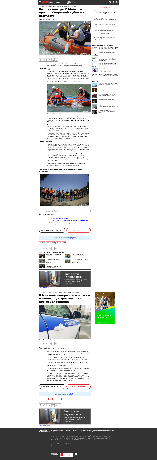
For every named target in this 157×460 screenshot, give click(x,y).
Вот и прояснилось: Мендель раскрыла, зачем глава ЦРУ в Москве (107, 89)
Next (87, 188)
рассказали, (77, 373)
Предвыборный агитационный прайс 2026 (85, 432)
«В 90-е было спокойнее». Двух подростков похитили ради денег (107, 53)
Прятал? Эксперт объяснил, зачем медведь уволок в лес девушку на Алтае (107, 65)
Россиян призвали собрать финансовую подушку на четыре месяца (106, 111)
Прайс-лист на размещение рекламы (60, 432)
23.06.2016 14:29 (43, 6)
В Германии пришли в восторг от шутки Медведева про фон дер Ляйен (108, 105)
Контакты (75, 430)
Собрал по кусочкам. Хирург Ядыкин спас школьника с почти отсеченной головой (108, 75)
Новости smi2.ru (44, 287)
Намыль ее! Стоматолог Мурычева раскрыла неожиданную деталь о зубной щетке (108, 59)
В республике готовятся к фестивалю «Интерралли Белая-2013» (78, 256)
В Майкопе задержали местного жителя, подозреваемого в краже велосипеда (105, 32)
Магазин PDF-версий (85, 430)
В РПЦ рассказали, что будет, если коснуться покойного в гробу (107, 95)
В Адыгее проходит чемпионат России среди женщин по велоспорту (79, 261)
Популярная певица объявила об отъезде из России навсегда (106, 100)
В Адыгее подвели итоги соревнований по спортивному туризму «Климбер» (54, 266)
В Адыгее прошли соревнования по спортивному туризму (54, 255)
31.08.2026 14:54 (43, 292)
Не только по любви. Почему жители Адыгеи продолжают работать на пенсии (105, 12)
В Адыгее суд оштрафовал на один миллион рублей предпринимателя (105, 18)
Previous (42, 188)
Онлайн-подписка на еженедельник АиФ (103, 430)
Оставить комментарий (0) (78, 230)
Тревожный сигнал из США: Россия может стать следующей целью (107, 84)
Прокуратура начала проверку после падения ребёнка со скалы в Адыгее (105, 38)
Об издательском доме (57, 430)
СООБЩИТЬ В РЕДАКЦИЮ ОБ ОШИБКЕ (106, 432)
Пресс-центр (68, 430)
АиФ (53, 56)
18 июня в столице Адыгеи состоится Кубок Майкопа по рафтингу (53, 261)
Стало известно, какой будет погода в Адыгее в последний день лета (105, 25)
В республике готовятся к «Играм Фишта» (65, 224)
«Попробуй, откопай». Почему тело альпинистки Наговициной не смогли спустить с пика (108, 70)
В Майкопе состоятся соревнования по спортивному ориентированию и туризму (68, 217)
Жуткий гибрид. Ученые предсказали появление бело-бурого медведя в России (108, 48)
